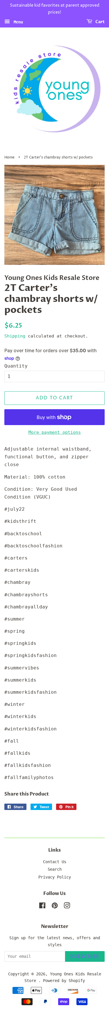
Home (9, 157)
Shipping (14, 336)
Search (55, 869)
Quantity (16, 366)
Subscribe (85, 956)
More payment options (54, 432)
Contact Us (54, 861)
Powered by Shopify (64, 980)
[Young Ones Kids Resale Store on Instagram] (67, 906)
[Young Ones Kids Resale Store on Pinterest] (54, 906)
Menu (17, 21)
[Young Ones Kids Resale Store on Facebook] (42, 906)
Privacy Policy (54, 877)
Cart (99, 22)
